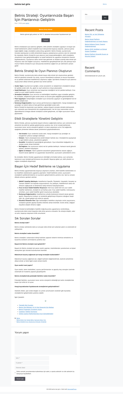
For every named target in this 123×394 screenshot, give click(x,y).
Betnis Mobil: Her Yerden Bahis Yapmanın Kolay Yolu (31, 320)
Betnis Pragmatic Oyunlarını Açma (30, 309)
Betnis (105, 4)
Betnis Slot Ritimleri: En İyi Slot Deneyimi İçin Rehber (36, 307)
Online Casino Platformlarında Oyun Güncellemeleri (36, 314)
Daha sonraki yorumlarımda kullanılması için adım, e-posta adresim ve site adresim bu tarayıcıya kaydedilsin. (45, 372)
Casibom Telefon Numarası (28, 311)
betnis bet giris (22, 4)
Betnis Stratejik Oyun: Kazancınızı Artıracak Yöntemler (31, 321)
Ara (86, 14)
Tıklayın (45, 40)
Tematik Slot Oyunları (26, 305)
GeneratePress (72, 389)
